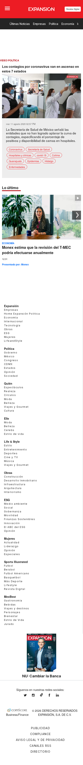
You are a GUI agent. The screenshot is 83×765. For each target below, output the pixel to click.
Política (53, 24)
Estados (10, 367)
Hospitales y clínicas (20, 155)
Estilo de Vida (14, 619)
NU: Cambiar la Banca (41, 676)
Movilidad (11, 515)
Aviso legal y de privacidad (40, 740)
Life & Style (12, 441)
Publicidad (40, 728)
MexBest (10, 597)
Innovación (12, 523)
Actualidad (11, 542)
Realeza (10, 391)
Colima (56, 155)
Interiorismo (13, 492)
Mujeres (10, 336)
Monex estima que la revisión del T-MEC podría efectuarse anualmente (36, 250)
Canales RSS (40, 745)
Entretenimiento (15, 449)
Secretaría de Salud (39, 149)
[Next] (76, 215)
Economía (67, 24)
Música (9, 461)
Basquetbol (12, 577)
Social (8, 507)
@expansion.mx (41, 695)
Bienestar (11, 616)
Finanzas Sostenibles (19, 519)
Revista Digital (72, 9)
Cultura (9, 410)
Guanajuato (15, 161)
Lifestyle (10, 585)
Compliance (40, 734)
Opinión (9, 371)
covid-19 (41, 155)
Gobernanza (12, 511)
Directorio (40, 751)
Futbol (8, 565)
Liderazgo (11, 546)
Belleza (9, 402)
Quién (8, 383)
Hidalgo (49, 161)
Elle (6, 418)
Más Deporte (13, 581)
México (9, 356)
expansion (60, 695)
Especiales (12, 554)
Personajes (12, 612)
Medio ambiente (16, 503)
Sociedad (11, 375)
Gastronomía (13, 600)
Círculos (10, 395)
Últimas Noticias (20, 24)
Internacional (13, 321)
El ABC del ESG (15, 527)
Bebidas (10, 604)
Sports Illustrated (16, 562)
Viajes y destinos (16, 608)
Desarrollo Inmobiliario (20, 480)
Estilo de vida (14, 433)
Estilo (8, 445)
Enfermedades (17, 167)
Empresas (39, 24)
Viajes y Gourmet (16, 406)
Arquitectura (13, 488)
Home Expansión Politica (22, 313)
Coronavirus (15, 149)
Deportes (11, 453)
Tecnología (12, 325)
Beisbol (9, 569)
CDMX (8, 364)
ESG (7, 333)
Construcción (13, 476)
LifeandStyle (13, 340)
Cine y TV (11, 457)
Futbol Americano (16, 573)
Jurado (9, 624)
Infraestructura (14, 484)
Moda (8, 399)
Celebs (9, 430)
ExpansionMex (52, 695)
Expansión (11, 306)
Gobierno (10, 352)
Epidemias (33, 161)
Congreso (11, 360)
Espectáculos (14, 387)
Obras (8, 329)
